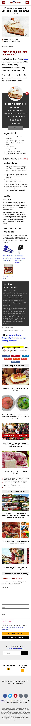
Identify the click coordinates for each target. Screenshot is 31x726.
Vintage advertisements (19, 478)
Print (15, 128)
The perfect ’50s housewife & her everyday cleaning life (15, 568)
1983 (13, 481)
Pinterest (5, 350)
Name (4, 607)
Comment (5, 587)
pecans (9, 482)
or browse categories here (16, 647)
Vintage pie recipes (16, 484)
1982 (10, 481)
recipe (13, 482)
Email (4, 614)
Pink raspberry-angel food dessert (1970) (15, 472)
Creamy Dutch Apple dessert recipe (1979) (15, 389)
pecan (26, 59)
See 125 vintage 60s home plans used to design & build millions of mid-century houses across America (15, 515)
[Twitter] (10, 696)
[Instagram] (21, 696)
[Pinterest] (15, 696)
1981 (8, 481)
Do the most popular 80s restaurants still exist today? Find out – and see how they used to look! (15, 445)
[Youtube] (26, 696)
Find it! (24, 653)
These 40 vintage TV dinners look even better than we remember (15, 542)
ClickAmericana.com (7, 701)
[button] (3, 2)
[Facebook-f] (5, 696)
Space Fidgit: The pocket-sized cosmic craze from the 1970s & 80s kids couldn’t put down (15, 416)
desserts (16, 481)
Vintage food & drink (17, 479)
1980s (11, 478)
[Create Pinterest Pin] (27, 93)
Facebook (26, 349)
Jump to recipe (8, 46)
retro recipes (18, 482)
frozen (20, 481)
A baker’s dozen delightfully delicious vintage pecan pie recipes (14, 338)
